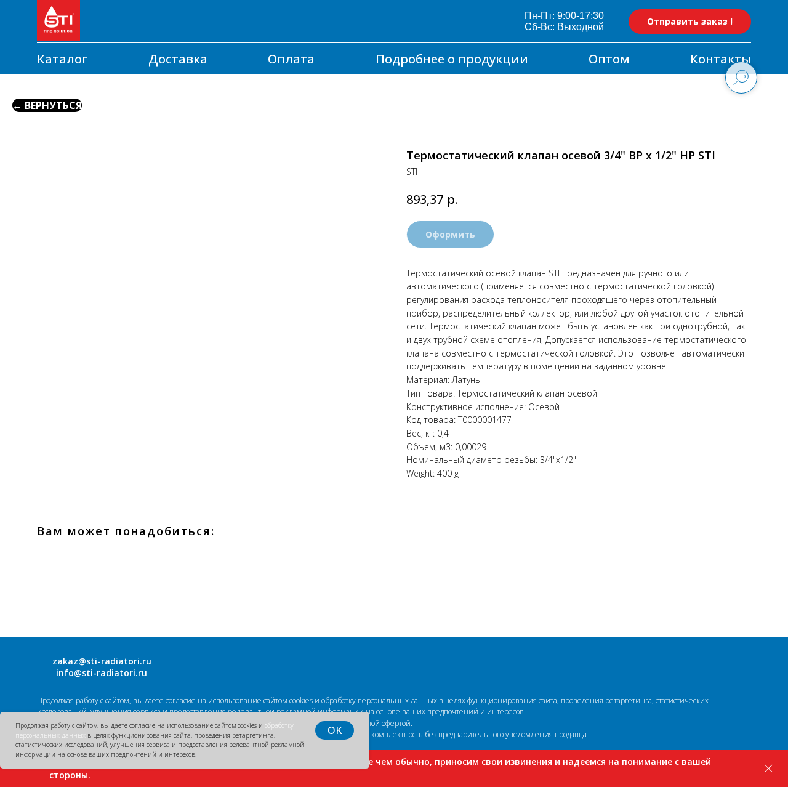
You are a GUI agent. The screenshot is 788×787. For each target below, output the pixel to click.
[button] (690, 21)
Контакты (720, 58)
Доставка (177, 58)
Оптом (609, 58)
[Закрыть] (769, 769)
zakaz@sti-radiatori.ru (101, 661)
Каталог (62, 58)
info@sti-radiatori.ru (101, 673)
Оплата (291, 58)
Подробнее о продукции (452, 58)
